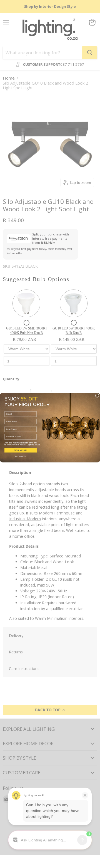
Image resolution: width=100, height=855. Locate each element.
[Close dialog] (97, 395)
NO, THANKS (20, 457)
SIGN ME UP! (20, 450)
